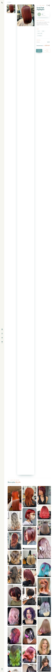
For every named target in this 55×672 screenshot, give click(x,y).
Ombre (38, 31)
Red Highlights (39, 35)
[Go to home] (2, 2)
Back (10, 2)
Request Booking (39, 50)
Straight (43, 31)
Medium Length (39, 33)
